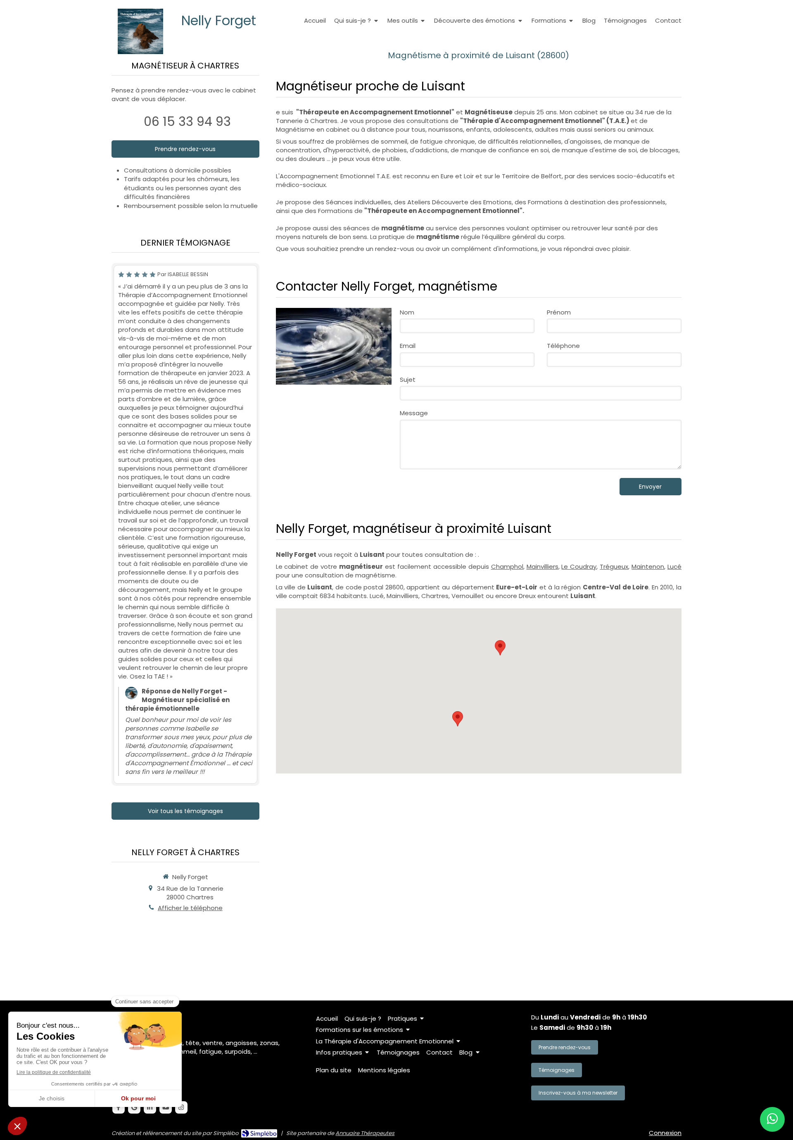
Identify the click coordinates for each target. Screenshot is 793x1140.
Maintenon (648, 566)
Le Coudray (578, 566)
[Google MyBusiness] (134, 1107)
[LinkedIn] (150, 1107)
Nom (407, 312)
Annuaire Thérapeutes (364, 1133)
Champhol (507, 566)
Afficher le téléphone (190, 907)
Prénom (559, 312)
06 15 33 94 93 (187, 121)
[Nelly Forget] (140, 51)
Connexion (665, 1132)
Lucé (674, 566)
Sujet (407, 379)
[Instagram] (181, 1107)
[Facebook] (118, 1107)
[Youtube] (165, 1107)
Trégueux (614, 566)
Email (407, 345)
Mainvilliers (542, 566)
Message (414, 413)
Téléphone (563, 345)
